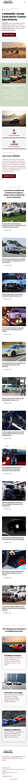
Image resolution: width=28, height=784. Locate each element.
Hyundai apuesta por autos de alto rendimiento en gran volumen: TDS (12, 295)
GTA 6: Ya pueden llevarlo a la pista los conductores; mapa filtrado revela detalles (13, 329)
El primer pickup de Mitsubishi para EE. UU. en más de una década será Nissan (13, 538)
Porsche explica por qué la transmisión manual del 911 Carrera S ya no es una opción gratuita (13, 433)
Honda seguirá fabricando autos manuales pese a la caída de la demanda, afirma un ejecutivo (11, 469)
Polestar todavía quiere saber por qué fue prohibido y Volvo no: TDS (13, 399)
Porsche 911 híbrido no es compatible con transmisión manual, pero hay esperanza (13, 364)
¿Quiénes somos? (9, 176)
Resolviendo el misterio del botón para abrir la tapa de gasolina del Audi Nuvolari (13, 573)
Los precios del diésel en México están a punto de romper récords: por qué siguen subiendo (13, 608)
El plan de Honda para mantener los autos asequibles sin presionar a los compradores (12, 504)
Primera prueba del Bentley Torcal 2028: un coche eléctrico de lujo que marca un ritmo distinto (13, 260)
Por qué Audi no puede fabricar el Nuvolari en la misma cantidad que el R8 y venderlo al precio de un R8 (13, 225)
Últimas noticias (9, 35)
